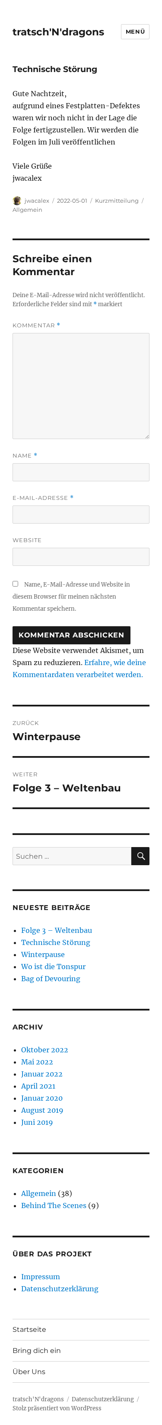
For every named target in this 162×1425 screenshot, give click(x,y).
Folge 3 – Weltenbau (56, 930)
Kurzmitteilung (117, 200)
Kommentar (36, 325)
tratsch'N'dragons (58, 32)
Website (27, 540)
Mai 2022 (37, 1062)
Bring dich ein (37, 1351)
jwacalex (37, 200)
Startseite (29, 1329)
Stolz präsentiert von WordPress (57, 1408)
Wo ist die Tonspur (53, 966)
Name (25, 455)
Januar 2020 (42, 1098)
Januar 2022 (42, 1074)
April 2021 (38, 1086)
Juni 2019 (37, 1122)
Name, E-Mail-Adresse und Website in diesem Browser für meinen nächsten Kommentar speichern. (71, 596)
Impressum (40, 1276)
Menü (135, 31)
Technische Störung (55, 942)
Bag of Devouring (50, 978)
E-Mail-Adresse (43, 498)
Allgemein (27, 209)
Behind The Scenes (53, 1205)
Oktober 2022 (44, 1049)
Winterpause (43, 954)
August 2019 (42, 1110)
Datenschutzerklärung (59, 1288)
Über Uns (29, 1372)
